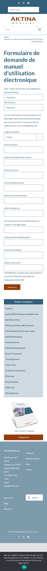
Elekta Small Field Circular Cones (20, 331)
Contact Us (23, 437)
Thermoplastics (12, 359)
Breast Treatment (13, 353)
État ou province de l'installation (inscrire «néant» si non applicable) (21, 223)
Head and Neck (12, 342)
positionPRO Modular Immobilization (22, 314)
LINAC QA (9, 387)
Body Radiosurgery (13, 336)
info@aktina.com (11, 486)
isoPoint (9, 308)
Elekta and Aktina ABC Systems (19, 325)
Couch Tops (10, 365)
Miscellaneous (11, 393)
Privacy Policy (33, 532)
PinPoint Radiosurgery (15, 348)
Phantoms (9, 376)
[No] (43, 561)
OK (24, 567)
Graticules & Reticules (15, 370)
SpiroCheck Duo (12, 320)
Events (29, 469)
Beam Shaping (11, 382)
